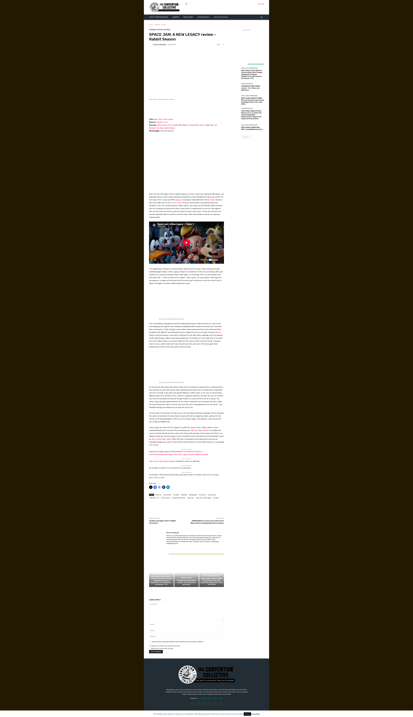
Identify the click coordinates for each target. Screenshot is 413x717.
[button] (261, 17)
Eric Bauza (160, 128)
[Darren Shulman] (151, 44)
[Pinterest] (209, 704)
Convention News (186, 577)
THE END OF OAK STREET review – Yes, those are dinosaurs (186, 582)
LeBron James (162, 125)
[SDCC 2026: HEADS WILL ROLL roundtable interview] (234, 127)
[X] (221, 704)
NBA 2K (206, 430)
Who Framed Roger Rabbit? (162, 439)
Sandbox (157, 25)
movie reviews (165, 498)
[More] (165, 52)
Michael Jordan (209, 200)
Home (151, 25)
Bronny (218, 332)
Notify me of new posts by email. (162, 648)
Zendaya (171, 128)
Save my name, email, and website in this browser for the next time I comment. (177, 641)
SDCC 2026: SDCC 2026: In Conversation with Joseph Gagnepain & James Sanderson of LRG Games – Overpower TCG (161, 580)
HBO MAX (184, 495)
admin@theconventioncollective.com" (210, 698)
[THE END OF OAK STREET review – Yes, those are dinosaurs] (186, 572)
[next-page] (154, 590)
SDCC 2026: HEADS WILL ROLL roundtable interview (252, 128)
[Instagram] (198, 704)
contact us (156, 478)
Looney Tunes (176, 203)
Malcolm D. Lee (162, 122)
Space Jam (180, 200)
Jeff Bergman (193, 495)
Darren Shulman (160, 44)
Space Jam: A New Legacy (163, 119)
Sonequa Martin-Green (196, 125)
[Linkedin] (204, 704)
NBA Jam (194, 430)
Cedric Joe (158, 495)
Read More (255, 714)
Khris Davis (202, 495)
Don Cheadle (173, 125)
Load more (246, 137)
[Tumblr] (215, 704)
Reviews (166, 30)
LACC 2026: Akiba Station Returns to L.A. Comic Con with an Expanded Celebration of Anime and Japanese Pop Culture (251, 115)
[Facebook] (192, 704)
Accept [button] (247, 714)
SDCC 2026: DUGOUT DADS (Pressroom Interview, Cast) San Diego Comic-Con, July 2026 (212, 581)
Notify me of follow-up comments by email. (165, 646)
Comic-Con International (161, 574)
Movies (164, 25)
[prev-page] (150, 590)
